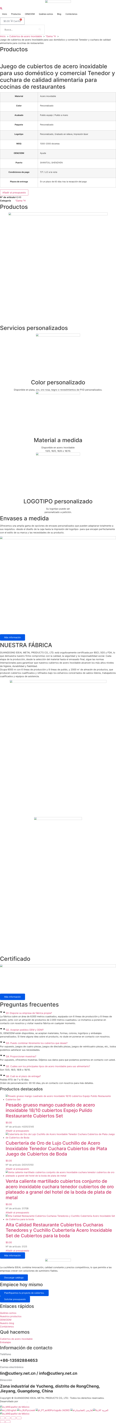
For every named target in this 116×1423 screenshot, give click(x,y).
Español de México (19, 1406)
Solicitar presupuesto (15, 1299)
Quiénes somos (46, 14)
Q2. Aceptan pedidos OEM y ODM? (25, 1029)
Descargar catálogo (14, 1277)
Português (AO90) (60, 1410)
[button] (58, 1012)
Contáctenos (71, 14)
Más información (12, 637)
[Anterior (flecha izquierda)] (2, 1421)
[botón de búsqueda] (40, 30)
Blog (59, 14)
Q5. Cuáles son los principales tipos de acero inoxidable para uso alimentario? (48, 1066)
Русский (31, 1410)
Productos (16, 14)
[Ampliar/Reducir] (2, 1418)
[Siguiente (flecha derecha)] (8, 1421)
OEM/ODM (30, 14)
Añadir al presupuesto (14, 192)
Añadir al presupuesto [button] (17, 1130)
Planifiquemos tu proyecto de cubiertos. (24, 1293)
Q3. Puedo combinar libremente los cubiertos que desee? (36, 1043)
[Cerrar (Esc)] (19, 1418)
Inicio (4, 14)
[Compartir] (13, 1418)
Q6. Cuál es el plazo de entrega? (23, 1076)
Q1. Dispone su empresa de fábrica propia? (29, 1013)
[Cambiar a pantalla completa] (8, 1418)
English (13, 1410)
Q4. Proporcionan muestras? (21, 1056)
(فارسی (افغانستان (84, 1410)
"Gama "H (20, 200)
